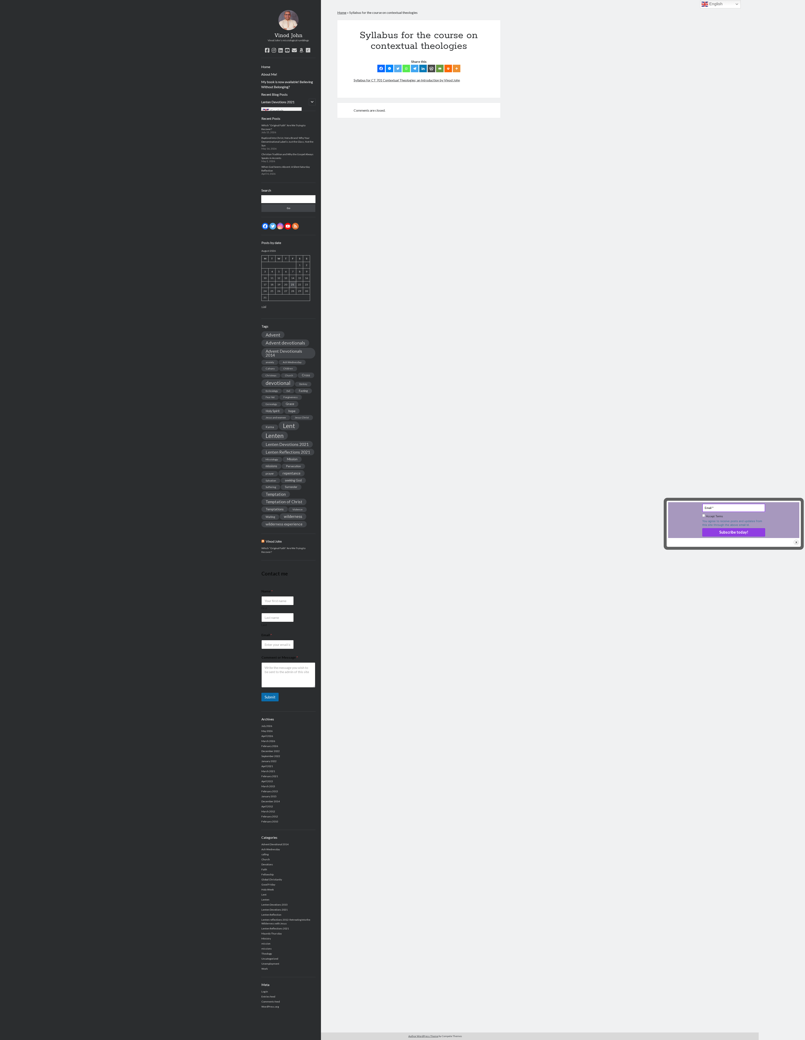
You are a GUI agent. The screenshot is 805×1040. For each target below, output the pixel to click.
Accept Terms (714, 516)
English (715, 4)
